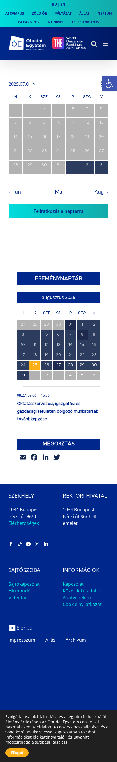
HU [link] (54, 4)
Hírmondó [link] (20, 591)
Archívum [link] (76, 640)
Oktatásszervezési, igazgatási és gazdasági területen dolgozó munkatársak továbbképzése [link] (57, 411)
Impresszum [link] (22, 640)
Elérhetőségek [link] (24, 523)
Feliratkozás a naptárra (58, 211)
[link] (109, 83)
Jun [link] (17, 191)
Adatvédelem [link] (77, 597)
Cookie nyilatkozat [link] (82, 604)
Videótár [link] (18, 597)
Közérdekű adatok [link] (82, 591)
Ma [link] (58, 191)
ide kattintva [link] (44, 737)
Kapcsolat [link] (73, 584)
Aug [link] (99, 191)
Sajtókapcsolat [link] (24, 584)
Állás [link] (50, 640)
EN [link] (62, 4)
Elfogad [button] (17, 752)
